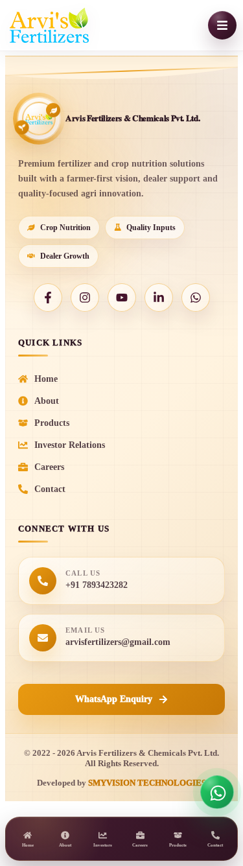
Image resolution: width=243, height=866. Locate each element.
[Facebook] (48, 297)
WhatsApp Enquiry (113, 699)
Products (51, 423)
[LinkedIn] (159, 297)
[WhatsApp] (195, 297)
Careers (49, 467)
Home (46, 379)
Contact (49, 489)
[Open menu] (222, 25)
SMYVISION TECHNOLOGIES (147, 783)
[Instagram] (85, 297)
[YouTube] (122, 297)
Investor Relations (69, 445)
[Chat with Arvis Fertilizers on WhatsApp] (217, 792)
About (46, 401)
